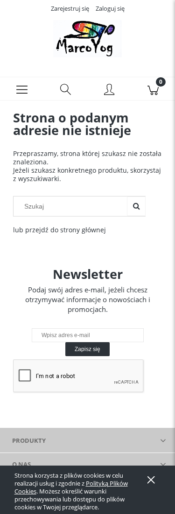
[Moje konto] (110, 90)
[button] (22, 89)
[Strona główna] (87, 38)
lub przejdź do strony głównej (59, 229)
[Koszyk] (153, 89)
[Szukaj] (136, 206)
